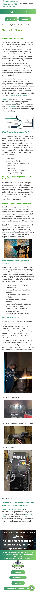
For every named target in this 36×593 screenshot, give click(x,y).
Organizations (18, 578)
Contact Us (25, 19)
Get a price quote (11, 532)
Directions (18, 572)
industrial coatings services (21, 95)
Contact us (6, 99)
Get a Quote (11, 19)
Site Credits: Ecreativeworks (18, 588)
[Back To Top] (32, 588)
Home (3, 25)
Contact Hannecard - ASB (11, 509)
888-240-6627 (11, 106)
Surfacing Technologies (13, 25)
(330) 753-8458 (14, 558)
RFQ (25, 11)
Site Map (18, 583)
